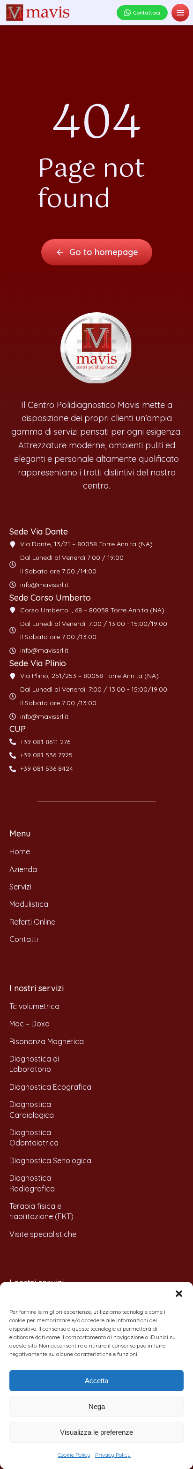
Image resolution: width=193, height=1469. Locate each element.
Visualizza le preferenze (96, 1432)
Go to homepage (103, 252)
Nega (97, 1406)
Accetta (96, 1381)
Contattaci (146, 12)
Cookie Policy (74, 1454)
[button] (179, 1293)
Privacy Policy (113, 1454)
